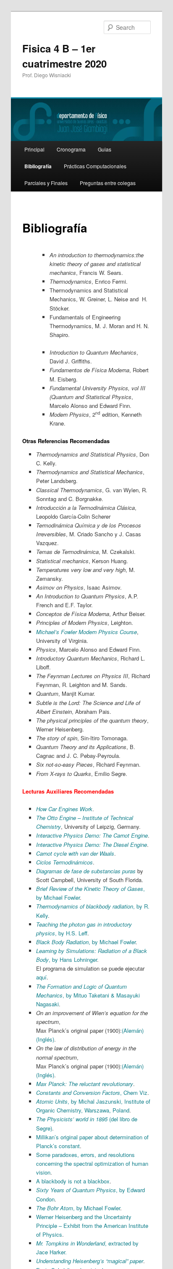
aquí (41, 977)
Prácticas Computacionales (95, 166)
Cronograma (71, 149)
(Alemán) (133, 1030)
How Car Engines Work (64, 809)
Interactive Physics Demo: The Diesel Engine (91, 845)
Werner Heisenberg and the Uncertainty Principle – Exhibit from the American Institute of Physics (92, 1225)
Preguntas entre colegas (108, 182)
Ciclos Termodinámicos (64, 862)
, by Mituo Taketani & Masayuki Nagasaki (88, 995)
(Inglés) (45, 1039)
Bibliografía (38, 166)
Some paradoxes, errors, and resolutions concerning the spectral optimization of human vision (92, 1163)
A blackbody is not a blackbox (73, 1181)
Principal (34, 149)
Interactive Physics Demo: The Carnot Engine (92, 835)
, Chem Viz (91, 1093)
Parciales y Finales (46, 182)
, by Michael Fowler (86, 942)
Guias (104, 149)
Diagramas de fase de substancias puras (86, 871)
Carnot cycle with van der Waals (75, 853)
